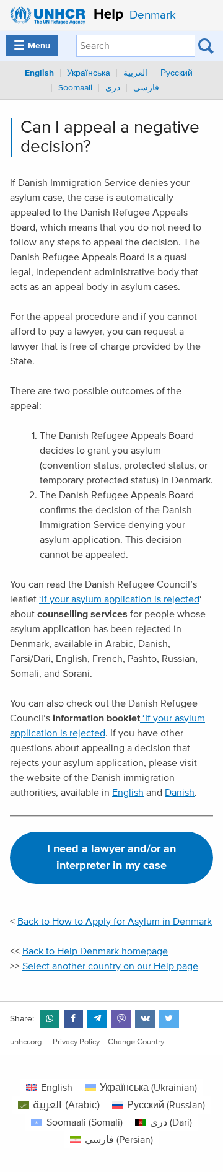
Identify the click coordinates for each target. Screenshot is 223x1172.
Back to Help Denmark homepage (95, 951)
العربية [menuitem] (135, 73)
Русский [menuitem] (176, 73)
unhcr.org (26, 1042)
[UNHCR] (63, 15)
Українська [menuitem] (88, 73)
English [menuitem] (39, 73)
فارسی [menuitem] (146, 88)
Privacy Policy (76, 1042)
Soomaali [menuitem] (75, 88)
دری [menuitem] (112, 88)
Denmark (152, 15)
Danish (180, 793)
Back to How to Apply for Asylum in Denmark (114, 922)
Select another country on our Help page (110, 966)
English (128, 793)
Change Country (136, 1042)
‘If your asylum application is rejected (119, 599)
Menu (32, 46)
